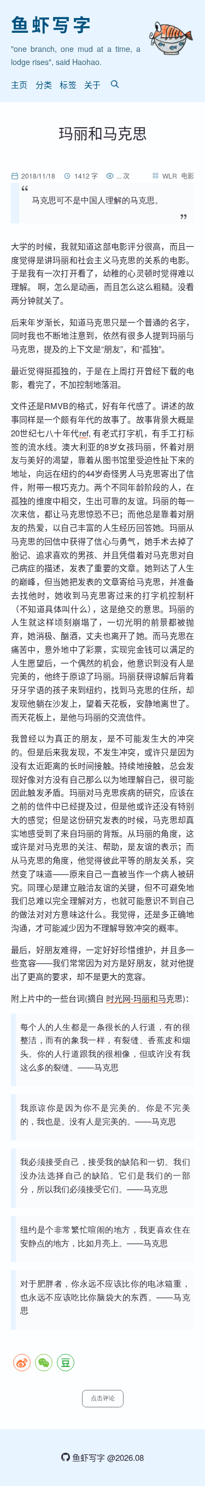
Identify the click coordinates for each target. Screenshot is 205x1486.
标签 (68, 84)
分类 (44, 84)
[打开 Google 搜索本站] (114, 84)
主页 (19, 84)
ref (84, 433)
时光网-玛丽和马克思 (144, 998)
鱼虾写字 (52, 24)
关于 (92, 84)
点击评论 (103, 1398)
